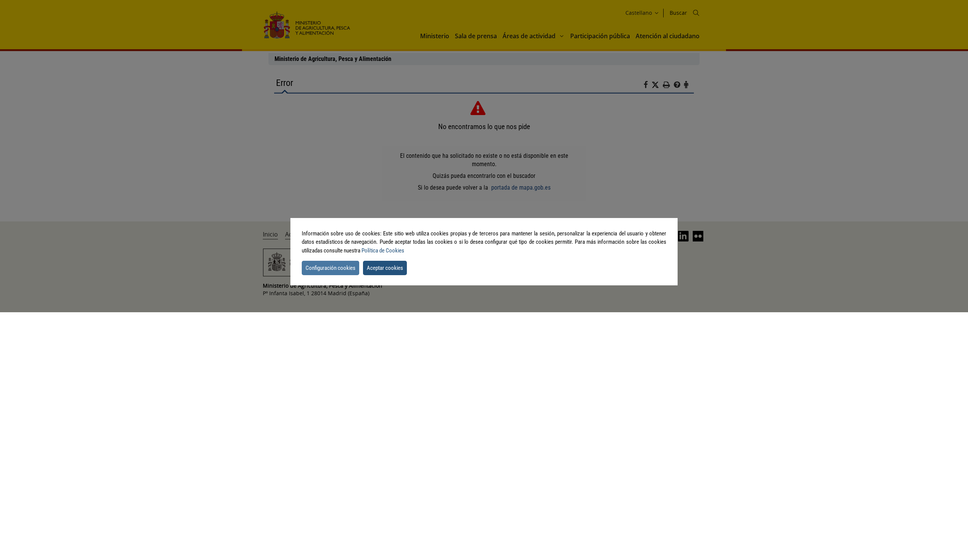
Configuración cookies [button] (330, 268)
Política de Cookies (382, 250)
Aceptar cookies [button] (385, 268)
